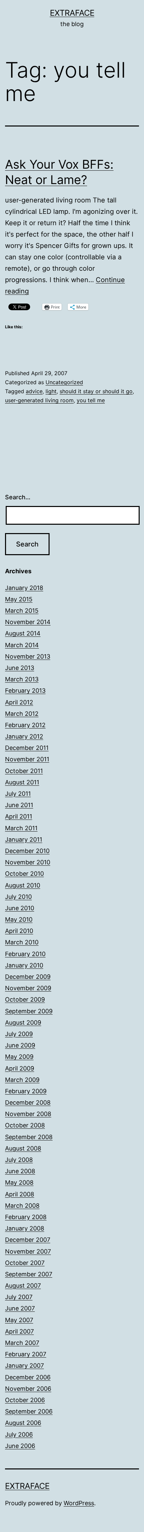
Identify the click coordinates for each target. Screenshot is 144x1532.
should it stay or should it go (96, 391)
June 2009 (20, 1045)
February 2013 (25, 690)
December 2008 (28, 1102)
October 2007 (25, 1262)
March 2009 (22, 1079)
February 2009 (26, 1091)
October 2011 (24, 770)
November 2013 (27, 656)
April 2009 (19, 1068)
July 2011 (18, 793)
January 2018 (24, 587)
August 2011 (22, 782)
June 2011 (19, 804)
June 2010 (19, 908)
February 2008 (26, 1216)
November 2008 (28, 1113)
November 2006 (28, 1388)
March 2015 (22, 610)
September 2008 (29, 1136)
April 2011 (18, 816)
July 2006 (19, 1434)
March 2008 (22, 1205)
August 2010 (22, 885)
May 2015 (18, 599)
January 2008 (24, 1228)
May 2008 (19, 1182)
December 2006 (28, 1377)
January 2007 (24, 1365)
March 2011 (21, 828)
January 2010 (24, 965)
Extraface (72, 13)
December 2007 (27, 1239)
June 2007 (20, 1308)
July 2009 (19, 1033)
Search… (17, 497)
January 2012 (24, 736)
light (51, 391)
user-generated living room (39, 400)
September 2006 (29, 1411)
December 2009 (28, 976)
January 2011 (23, 839)
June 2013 (19, 667)
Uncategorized (64, 382)
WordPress (79, 1503)
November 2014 (28, 621)
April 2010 (19, 930)
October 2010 (24, 873)
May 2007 (19, 1320)
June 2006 (20, 1445)
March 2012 (22, 713)
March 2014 (22, 645)
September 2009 (29, 1011)
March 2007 (22, 1342)
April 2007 (19, 1331)
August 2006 (23, 1422)
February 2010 (25, 953)
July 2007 (18, 1296)
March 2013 (22, 679)
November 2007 (28, 1251)
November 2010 (27, 862)
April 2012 (19, 702)
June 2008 (20, 1171)
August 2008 (23, 1148)
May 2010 (18, 919)
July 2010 (18, 896)
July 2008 (19, 1159)
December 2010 (27, 850)
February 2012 (25, 725)
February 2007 (25, 1354)
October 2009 (25, 999)
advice (34, 391)
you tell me (91, 400)
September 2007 (28, 1274)
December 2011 (27, 747)
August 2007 (23, 1285)
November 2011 (27, 759)
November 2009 (28, 988)
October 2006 (25, 1399)
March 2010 (22, 942)
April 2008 (19, 1194)
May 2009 (19, 1056)
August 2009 (23, 1022)
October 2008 (25, 1125)
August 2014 (23, 633)
